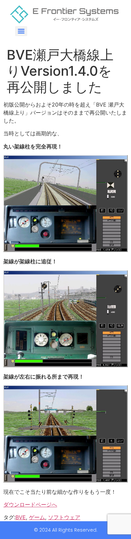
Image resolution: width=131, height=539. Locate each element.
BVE (20, 517)
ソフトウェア (64, 517)
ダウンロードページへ (30, 504)
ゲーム (37, 517)
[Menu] (21, 31)
